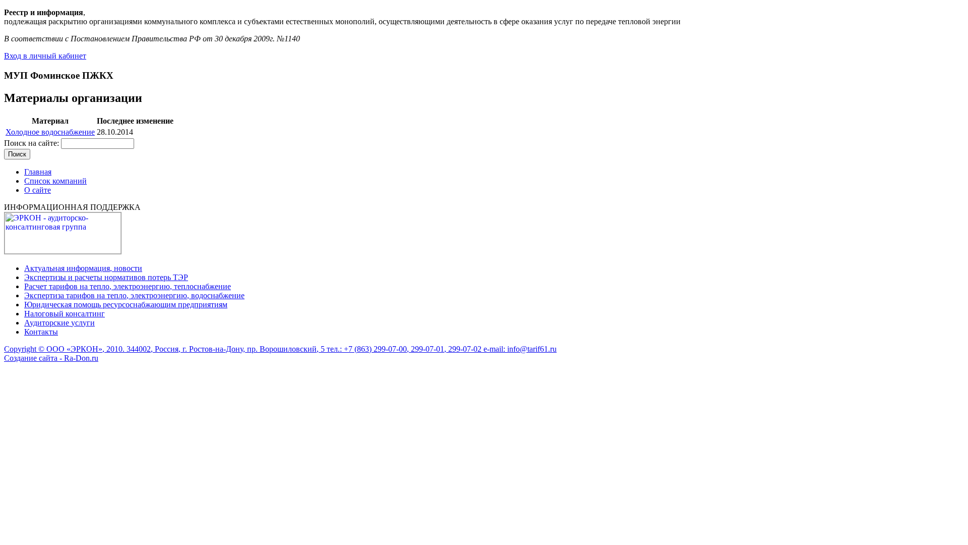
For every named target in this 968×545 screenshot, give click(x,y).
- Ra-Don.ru (77, 358)
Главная (37, 172)
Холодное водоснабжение (50, 132)
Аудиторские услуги (59, 322)
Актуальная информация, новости (83, 268)
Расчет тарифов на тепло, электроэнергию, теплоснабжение (127, 286)
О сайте (37, 190)
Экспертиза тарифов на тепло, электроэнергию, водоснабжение (134, 295)
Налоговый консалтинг (64, 313)
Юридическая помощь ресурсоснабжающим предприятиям (125, 304)
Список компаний (55, 181)
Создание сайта (30, 358)
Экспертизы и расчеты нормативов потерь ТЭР (106, 277)
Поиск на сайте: (32, 143)
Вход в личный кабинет (45, 55)
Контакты (41, 332)
